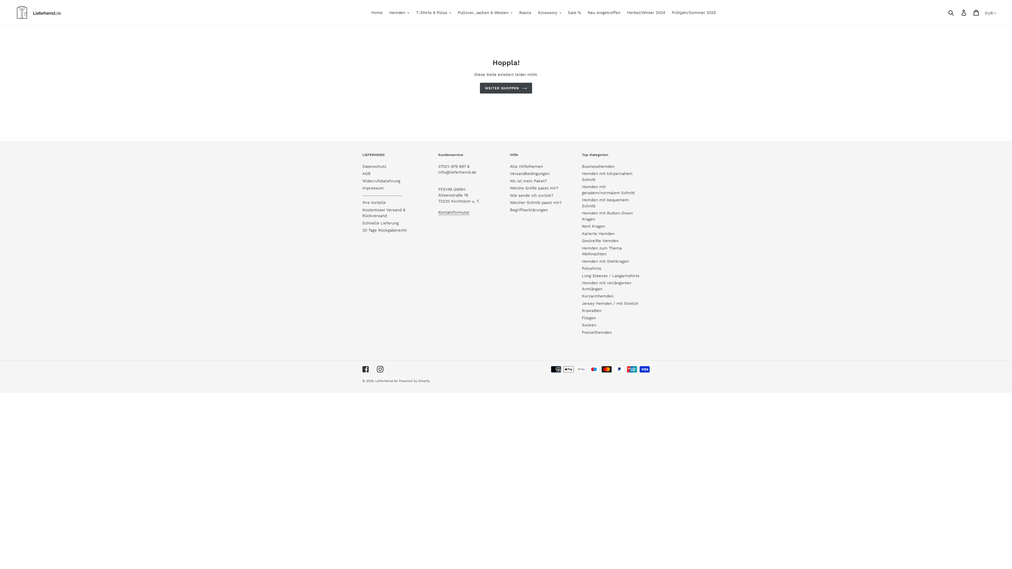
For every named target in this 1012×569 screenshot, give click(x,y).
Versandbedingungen (529, 173)
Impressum (373, 188)
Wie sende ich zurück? (531, 195)
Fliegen (589, 318)
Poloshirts (591, 268)
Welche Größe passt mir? (534, 188)
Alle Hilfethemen (526, 166)
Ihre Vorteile (374, 202)
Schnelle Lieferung (380, 223)
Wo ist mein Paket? (528, 181)
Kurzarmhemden (598, 296)
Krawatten (591, 310)
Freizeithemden (597, 332)
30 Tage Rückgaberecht (384, 230)
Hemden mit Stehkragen (605, 261)
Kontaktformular (454, 212)
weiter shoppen (502, 88)
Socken (589, 325)
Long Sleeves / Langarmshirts (610, 275)
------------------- (382, 195)
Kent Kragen (593, 226)
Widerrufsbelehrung (381, 181)
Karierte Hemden (598, 233)
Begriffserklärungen (529, 210)
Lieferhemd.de (386, 381)
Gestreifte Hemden (600, 240)
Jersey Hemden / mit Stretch (610, 303)
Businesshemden (598, 166)
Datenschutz (374, 166)
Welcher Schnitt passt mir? (536, 202)
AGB (366, 173)
